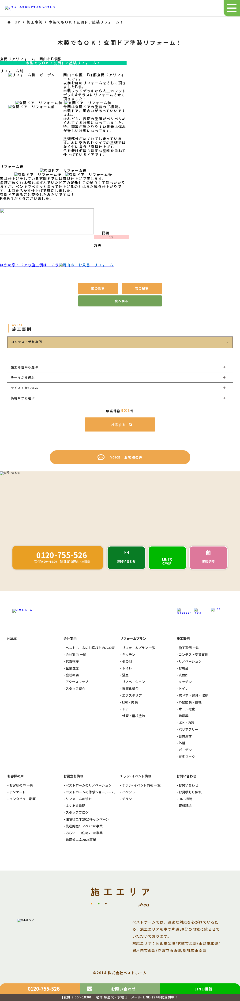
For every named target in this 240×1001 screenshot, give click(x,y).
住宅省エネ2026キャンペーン (87, 819)
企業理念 (72, 668)
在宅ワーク (187, 756)
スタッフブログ (77, 812)
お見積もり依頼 (190, 792)
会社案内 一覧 (76, 654)
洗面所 (183, 675)
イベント (128, 792)
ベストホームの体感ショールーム (90, 792)
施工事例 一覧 (189, 648)
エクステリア (132, 695)
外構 (182, 743)
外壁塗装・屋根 (190, 702)
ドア (125, 709)
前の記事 (98, 288)
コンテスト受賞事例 (26, 342)
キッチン (128, 654)
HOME (12, 638)
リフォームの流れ (79, 799)
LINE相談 (185, 799)
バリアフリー (188, 729)
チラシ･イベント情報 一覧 (141, 785)
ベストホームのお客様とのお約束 (90, 648)
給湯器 (183, 716)
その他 (127, 661)
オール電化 (187, 709)
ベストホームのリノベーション (89, 785)
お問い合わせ (188, 785)
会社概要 (72, 675)
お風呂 (183, 668)
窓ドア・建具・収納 (193, 695)
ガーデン (185, 750)
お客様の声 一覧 (21, 785)
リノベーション (133, 682)
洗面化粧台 (130, 688)
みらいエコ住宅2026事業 (84, 833)
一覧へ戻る (120, 301)
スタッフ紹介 (75, 688)
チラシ (127, 799)
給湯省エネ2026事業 (81, 839)
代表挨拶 (72, 661)
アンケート (17, 792)
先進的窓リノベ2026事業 (84, 826)
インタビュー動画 (22, 799)
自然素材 (185, 736)
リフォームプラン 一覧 (138, 648)
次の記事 (142, 288)
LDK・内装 (130, 702)
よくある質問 (75, 805)
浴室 (125, 675)
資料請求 (185, 805)
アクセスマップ (77, 682)
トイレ (127, 668)
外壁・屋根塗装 (133, 716)
